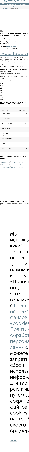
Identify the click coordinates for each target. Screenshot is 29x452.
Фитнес (13, 167)
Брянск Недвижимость (6, 6)
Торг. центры (23, 164)
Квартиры (16, 6)
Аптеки (22, 162)
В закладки (8, 54)
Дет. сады (4, 164)
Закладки (11, 4)
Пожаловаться (22, 54)
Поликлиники (5, 167)
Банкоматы (14, 164)
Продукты (13, 162)
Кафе (21, 167)
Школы (4, 162)
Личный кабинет (21, 4)
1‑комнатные (5, 8)
